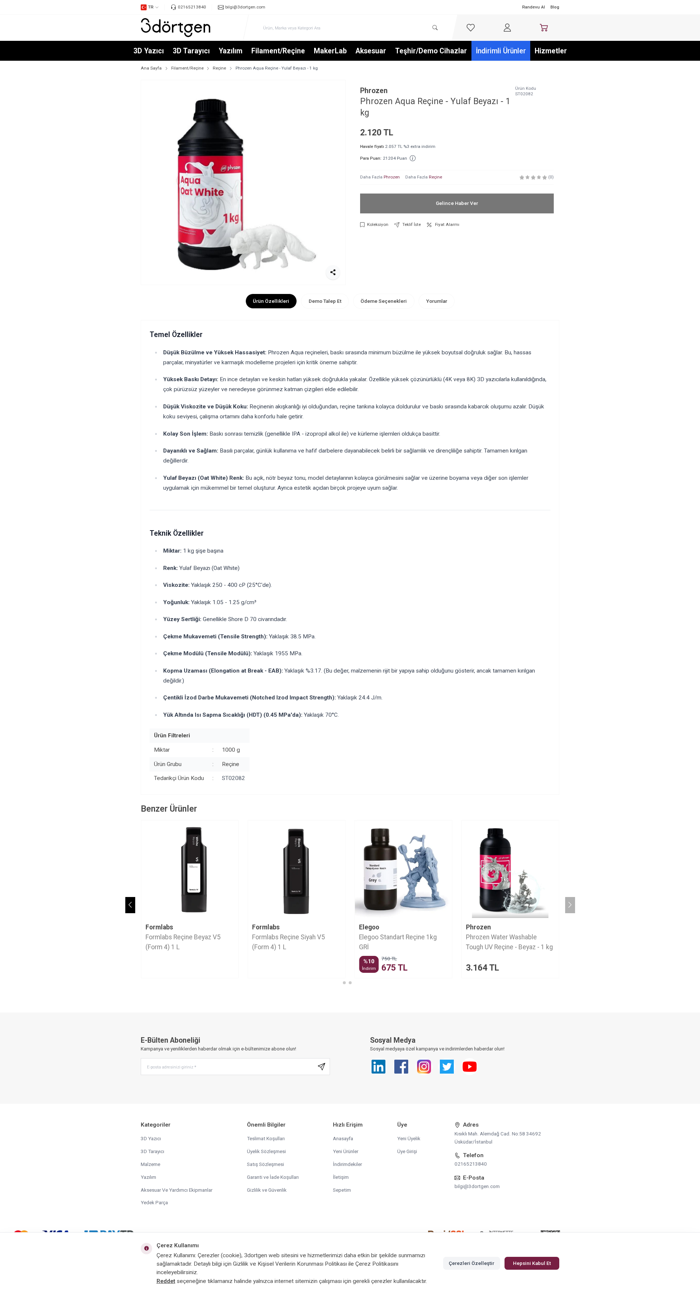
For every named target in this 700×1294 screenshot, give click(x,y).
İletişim (341, 1177)
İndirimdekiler (347, 1164)
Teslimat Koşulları (266, 1138)
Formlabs (159, 927)
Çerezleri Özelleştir (471, 1263)
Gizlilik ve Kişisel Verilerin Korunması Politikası (290, 1264)
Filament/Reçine (278, 51)
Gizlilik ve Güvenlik (267, 1190)
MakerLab (330, 51)
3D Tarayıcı (191, 51)
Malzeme (150, 1164)
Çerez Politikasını (376, 1264)
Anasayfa (343, 1138)
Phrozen (374, 90)
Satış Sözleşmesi (265, 1164)
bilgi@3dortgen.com (477, 1186)
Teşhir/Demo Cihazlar (431, 51)
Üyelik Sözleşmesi (266, 1151)
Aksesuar (371, 51)
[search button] (435, 28)
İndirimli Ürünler (501, 51)
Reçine (219, 68)
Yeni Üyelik (408, 1138)
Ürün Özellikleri (271, 301)
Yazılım (231, 51)
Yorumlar (436, 301)
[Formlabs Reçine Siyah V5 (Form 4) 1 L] (296, 869)
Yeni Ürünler (345, 1151)
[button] (344, 982)
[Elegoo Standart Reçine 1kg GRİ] (403, 869)
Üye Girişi (407, 1151)
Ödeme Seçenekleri (383, 301)
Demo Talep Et (325, 301)
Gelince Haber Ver (457, 203)
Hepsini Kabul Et (532, 1263)
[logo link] (176, 27)
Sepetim (342, 1190)
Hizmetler (551, 51)
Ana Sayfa (151, 68)
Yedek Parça (154, 1202)
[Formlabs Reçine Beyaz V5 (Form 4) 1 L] (189, 869)
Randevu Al (533, 7)
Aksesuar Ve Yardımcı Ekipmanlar (176, 1190)
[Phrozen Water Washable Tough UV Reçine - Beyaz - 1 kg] (510, 869)
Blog (554, 7)
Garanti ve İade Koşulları (273, 1177)
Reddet (166, 1281)
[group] (243, 182)
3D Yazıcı (148, 51)
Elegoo (369, 927)
